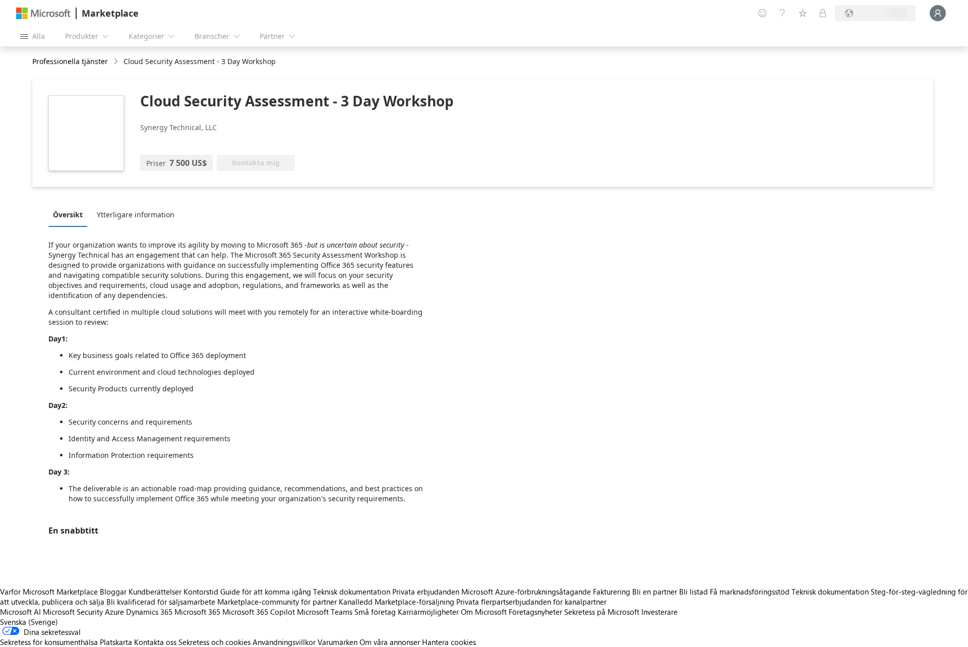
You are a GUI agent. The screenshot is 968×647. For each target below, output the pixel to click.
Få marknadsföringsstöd (750, 591)
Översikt (68, 214)
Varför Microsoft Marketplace (49, 591)
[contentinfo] (116, 62)
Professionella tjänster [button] (70, 61)
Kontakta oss (155, 642)
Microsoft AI (20, 612)
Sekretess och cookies (214, 642)
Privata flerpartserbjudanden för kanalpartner (531, 602)
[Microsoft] (43, 13)
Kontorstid (201, 591)
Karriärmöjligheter (428, 612)
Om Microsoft (484, 612)
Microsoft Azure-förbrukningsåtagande (527, 591)
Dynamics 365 (149, 612)
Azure (114, 612)
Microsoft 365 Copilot (258, 612)
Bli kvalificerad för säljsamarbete (160, 602)
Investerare (659, 612)
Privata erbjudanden (425, 591)
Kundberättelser (155, 591)
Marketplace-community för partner (277, 602)
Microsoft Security (73, 612)
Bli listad (693, 591)
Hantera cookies (449, 642)
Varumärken (337, 642)
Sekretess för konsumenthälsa (49, 642)
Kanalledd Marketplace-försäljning (396, 602)
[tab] (70, 214)
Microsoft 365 (197, 612)
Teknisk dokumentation (351, 591)
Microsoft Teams (324, 612)
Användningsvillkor (284, 642)
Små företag (375, 612)
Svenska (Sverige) (29, 622)
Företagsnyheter (535, 612)
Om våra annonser (389, 642)
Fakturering (611, 591)
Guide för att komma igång (265, 591)
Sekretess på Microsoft (601, 612)
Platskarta (116, 642)
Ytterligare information (135, 214)
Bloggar (113, 591)
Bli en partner (654, 591)
